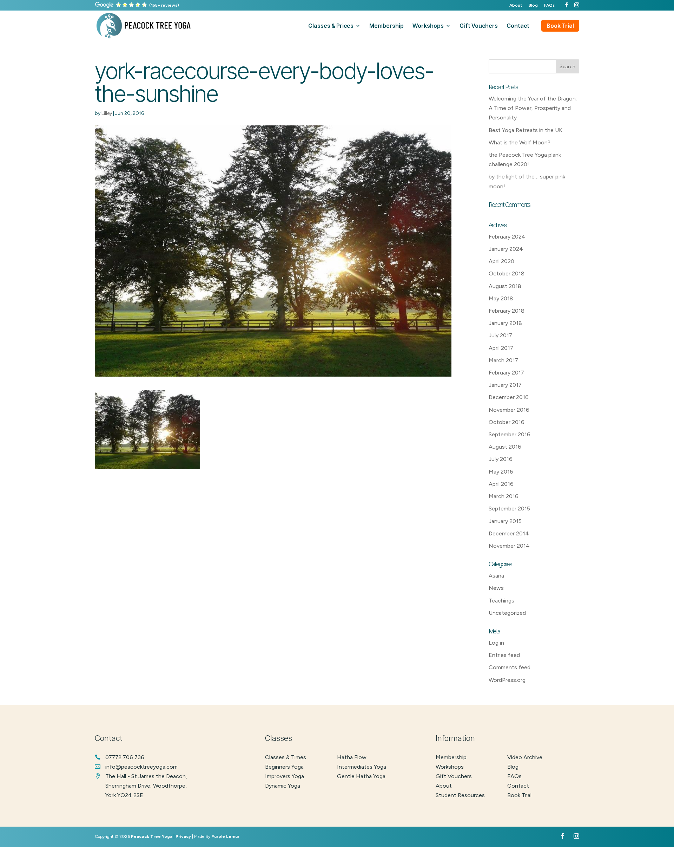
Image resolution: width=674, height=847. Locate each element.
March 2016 (503, 496)
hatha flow (351, 757)
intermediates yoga (361, 766)
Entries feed (504, 655)
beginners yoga (284, 766)
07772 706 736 (124, 757)
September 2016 (509, 434)
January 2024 (506, 249)
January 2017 (505, 385)
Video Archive (524, 757)
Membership (451, 757)
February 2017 (506, 372)
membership (386, 26)
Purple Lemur (225, 836)
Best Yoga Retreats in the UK (525, 130)
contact (518, 26)
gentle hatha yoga (361, 776)
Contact (518, 785)
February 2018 (506, 310)
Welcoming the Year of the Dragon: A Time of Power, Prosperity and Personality (533, 108)
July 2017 (500, 335)
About (515, 5)
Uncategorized (507, 613)
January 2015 (505, 521)
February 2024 (507, 236)
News (496, 588)
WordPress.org (507, 680)
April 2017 (501, 348)
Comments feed (509, 667)
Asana (496, 575)
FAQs (549, 5)
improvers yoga (284, 776)
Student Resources (460, 795)
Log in (496, 642)
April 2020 (501, 261)
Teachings (501, 600)
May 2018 (501, 298)
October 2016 (506, 422)
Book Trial (560, 25)
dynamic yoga (282, 785)
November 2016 (509, 409)
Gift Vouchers (454, 776)
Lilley (106, 113)
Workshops (450, 766)
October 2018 (506, 273)
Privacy (183, 836)
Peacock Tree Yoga (151, 836)
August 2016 (505, 446)
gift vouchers (479, 26)
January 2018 (505, 323)
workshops (428, 26)
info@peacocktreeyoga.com (141, 766)
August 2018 (505, 286)
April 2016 (501, 484)
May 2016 (501, 471)
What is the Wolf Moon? (519, 142)
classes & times (285, 757)
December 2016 (509, 397)
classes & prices (330, 26)
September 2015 (509, 508)
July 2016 (501, 459)
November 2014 (509, 545)
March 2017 (503, 360)
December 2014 (509, 533)
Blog (533, 5)
